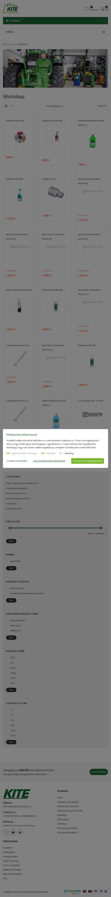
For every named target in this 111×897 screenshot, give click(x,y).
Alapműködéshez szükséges (24, 453)
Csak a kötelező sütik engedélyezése (49, 460)
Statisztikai (50, 453)
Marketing (69, 453)
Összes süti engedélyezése (87, 461)
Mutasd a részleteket (17, 460)
